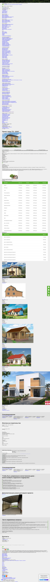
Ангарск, (3, 560)
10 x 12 (3, 565)
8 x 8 (3, 561)
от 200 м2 (3, 571)
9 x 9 (3, 563)
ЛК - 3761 (3, 299)
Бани (3, 556)
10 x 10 (3, 564)
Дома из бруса (4, 554)
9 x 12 (3, 564)
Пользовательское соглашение (7, 577)
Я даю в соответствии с (16, 453)
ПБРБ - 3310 (4, 343)
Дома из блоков (4, 553)
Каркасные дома (4, 556)
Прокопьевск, (7, 560)
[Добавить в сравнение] (2, 163)
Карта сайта (4, 579)
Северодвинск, (17, 560)
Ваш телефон (14, 452)
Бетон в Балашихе (5, 559)
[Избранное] (2, 6)
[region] (25, 525)
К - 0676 (3, 366)
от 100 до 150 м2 (4, 569)
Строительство (4, 11)
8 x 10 (3, 562)
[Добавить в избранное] (2, 162)
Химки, (10, 560)
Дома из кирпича (5, 555)
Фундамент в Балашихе (5, 558)
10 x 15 (3, 566)
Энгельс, (13, 560)
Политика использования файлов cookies (8, 578)
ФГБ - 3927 (4, 278)
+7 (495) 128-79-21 (5, 125)
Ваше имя (13, 451)
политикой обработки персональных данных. (25, 453)
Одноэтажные (4, 567)
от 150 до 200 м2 (5, 569)
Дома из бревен (4, 554)
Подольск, (21, 560)
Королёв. (24, 560)
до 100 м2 (3, 570)
